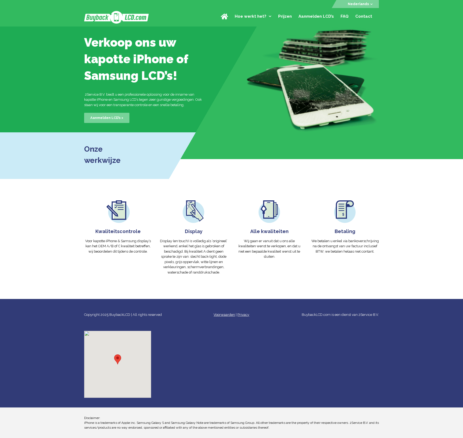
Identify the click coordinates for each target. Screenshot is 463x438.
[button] (117, 359)
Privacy (243, 315)
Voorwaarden (224, 315)
